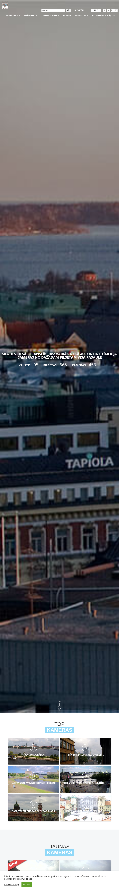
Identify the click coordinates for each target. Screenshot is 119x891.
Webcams (12, 15)
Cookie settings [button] (11, 884)
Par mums (81, 15)
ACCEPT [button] (26, 884)
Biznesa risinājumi (103, 15)
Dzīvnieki (30, 15)
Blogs (67, 15)
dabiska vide (49, 15)
